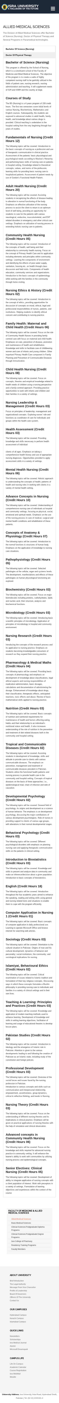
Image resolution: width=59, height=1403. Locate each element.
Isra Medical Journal (18, 1343)
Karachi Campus (17, 1318)
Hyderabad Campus (18, 1315)
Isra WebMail (15, 1374)
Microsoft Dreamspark (19, 1349)
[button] (29, 49)
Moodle (13, 1377)
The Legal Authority (18, 1284)
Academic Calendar (18, 1367)
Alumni (13, 1346)
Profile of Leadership (18, 1291)
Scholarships (15, 1339)
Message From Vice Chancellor (23, 1287)
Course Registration (18, 1370)
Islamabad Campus (18, 1322)
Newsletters (15, 1336)
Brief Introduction (17, 1281)
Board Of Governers (18, 1294)
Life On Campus (16, 1364)
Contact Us (14, 1301)
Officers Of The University (20, 1297)
